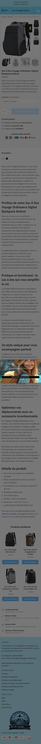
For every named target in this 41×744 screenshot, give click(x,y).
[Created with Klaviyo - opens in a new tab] (20, 383)
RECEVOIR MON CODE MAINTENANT (20, 377)
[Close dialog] (40, 361)
